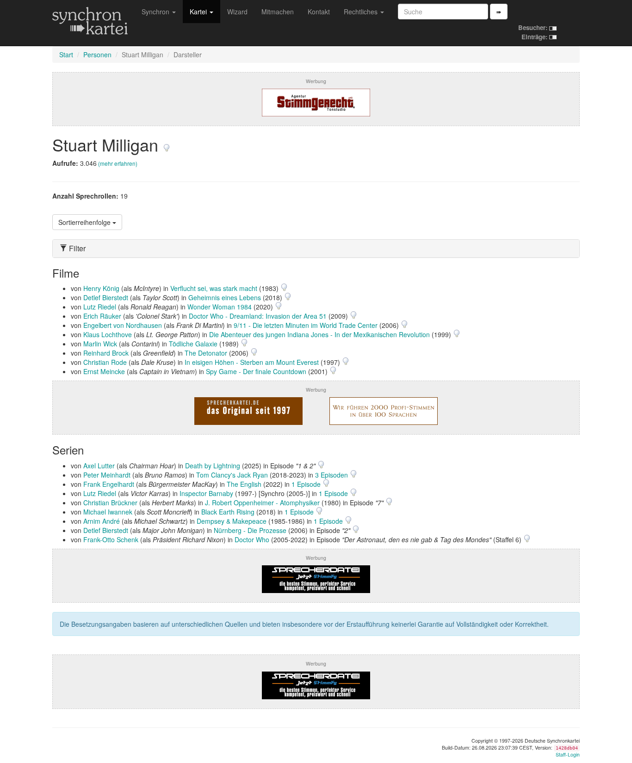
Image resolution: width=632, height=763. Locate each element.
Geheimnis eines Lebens (224, 297)
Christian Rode (105, 362)
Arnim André (101, 521)
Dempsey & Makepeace (231, 521)
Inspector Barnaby (206, 493)
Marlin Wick (100, 343)
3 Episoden (332, 474)
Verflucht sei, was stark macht (213, 288)
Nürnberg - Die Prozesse (250, 530)
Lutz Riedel (99, 306)
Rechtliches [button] (361, 11)
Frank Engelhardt (108, 484)
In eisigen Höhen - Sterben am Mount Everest (252, 362)
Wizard (237, 11)
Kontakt (319, 11)
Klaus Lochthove (107, 334)
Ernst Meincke (104, 371)
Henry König (101, 288)
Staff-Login (568, 754)
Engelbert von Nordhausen (122, 325)
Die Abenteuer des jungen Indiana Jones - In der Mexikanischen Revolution (319, 334)
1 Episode (306, 484)
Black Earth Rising (227, 511)
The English (244, 484)
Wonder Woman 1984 (219, 306)
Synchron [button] (156, 11)
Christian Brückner (110, 502)
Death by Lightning (212, 465)
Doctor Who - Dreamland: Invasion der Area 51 (258, 316)
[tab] (316, 248)
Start (66, 54)
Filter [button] (76, 248)
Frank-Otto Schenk (110, 539)
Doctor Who (252, 539)
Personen (97, 54)
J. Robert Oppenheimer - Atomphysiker (262, 502)
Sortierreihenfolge (85, 222)
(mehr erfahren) (117, 163)
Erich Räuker (102, 316)
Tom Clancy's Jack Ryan (232, 474)
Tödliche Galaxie (193, 343)
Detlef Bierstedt (105, 297)
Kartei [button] (199, 11)
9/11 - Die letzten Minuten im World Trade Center (306, 325)
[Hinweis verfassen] (166, 144)
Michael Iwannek (107, 511)
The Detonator (206, 352)
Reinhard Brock (106, 352)
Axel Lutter (99, 465)
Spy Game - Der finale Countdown (256, 371)
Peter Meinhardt (106, 474)
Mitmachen (277, 11)
